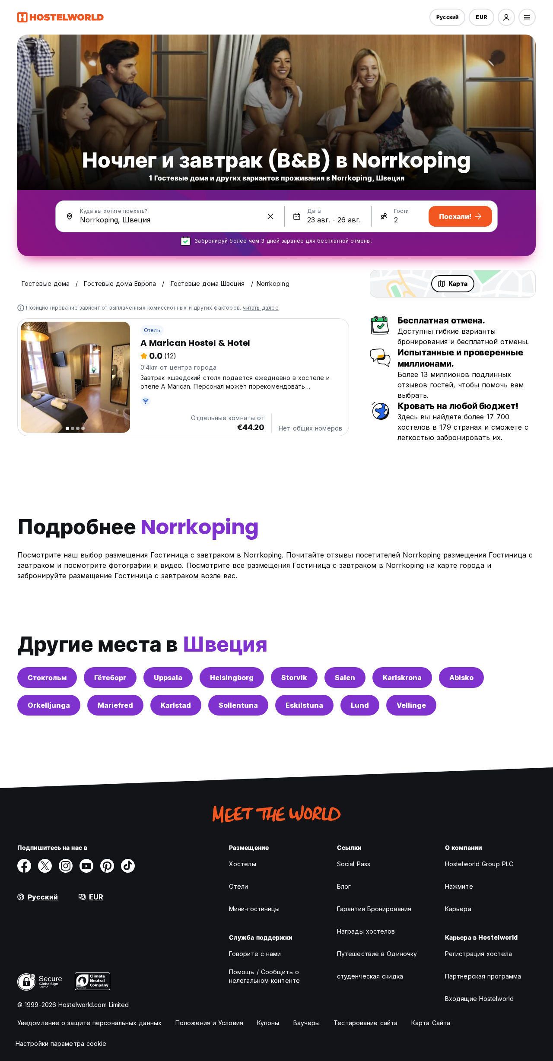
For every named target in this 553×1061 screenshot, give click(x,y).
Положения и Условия (209, 1022)
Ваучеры (306, 1022)
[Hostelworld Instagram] (66, 866)
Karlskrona (402, 677)
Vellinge (411, 705)
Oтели (238, 886)
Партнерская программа (483, 976)
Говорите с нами (255, 953)
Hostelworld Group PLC (479, 864)
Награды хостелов (366, 931)
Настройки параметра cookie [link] (61, 1043)
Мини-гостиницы (254, 908)
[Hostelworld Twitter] (45, 866)
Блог (344, 886)
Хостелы (242, 864)
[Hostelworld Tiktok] (128, 866)
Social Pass (353, 864)
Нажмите (459, 886)
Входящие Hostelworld (479, 998)
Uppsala (168, 677)
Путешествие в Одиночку (377, 953)
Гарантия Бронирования (374, 908)
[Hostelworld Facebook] (24, 866)
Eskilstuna (304, 705)
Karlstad (176, 705)
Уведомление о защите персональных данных (89, 1022)
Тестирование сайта (365, 1022)
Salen (345, 677)
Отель (152, 330)
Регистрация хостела (478, 953)
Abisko (461, 677)
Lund (360, 705)
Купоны (268, 1022)
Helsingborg (232, 677)
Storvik (294, 677)
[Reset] (270, 216)
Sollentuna (238, 705)
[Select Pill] (506, 17)
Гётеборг (110, 677)
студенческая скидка (370, 976)
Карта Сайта (430, 1022)
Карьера (458, 908)
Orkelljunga (49, 705)
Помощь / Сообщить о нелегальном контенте (264, 976)
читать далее (260, 307)
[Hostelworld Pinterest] (107, 866)
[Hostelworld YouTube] (86, 866)
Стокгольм (47, 677)
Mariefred (115, 705)
